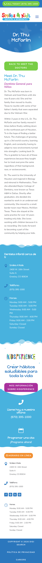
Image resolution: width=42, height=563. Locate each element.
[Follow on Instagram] (19, 494)
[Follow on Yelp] (15, 494)
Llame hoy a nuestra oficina (21, 411)
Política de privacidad (21, 552)
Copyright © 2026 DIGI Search (21, 543)
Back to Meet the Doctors (21, 66)
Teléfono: (14, 285)
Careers (21, 560)
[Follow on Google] (10, 494)
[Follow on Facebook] (6, 494)
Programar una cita (21, 437)
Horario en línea (20, 455)
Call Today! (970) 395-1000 (22, 4)
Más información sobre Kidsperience (21, 387)
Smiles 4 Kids (17, 265)
